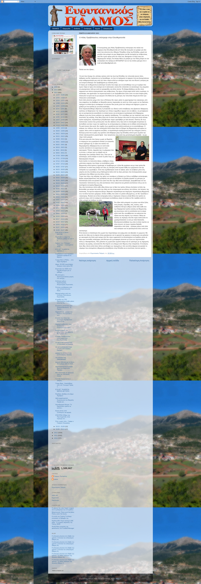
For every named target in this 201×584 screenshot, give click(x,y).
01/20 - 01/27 (60, 230)
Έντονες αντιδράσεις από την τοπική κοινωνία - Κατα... (63, 288)
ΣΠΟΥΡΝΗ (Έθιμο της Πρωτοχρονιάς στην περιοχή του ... (62, 416)
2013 (56, 92)
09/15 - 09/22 (60, 136)
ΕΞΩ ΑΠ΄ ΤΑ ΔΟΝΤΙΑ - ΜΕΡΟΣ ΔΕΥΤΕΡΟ (62, 390)
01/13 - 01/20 (60, 426)
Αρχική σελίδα (112, 260)
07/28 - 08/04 (60, 155)
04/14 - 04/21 (60, 197)
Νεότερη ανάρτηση (87, 260)
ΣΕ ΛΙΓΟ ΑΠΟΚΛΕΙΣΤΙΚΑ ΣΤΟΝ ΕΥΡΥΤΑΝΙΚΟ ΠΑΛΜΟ (63, 348)
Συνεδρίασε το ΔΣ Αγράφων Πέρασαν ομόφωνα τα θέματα (64, 255)
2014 (56, 90)
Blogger (118, 578)
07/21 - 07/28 (60, 158)
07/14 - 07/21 (60, 161)
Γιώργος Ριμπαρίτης (60, 476)
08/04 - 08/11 (60, 153)
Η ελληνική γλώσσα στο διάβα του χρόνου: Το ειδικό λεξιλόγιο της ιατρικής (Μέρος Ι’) (63, 561)
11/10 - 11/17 (60, 114)
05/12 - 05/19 (60, 186)
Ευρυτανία (55, 498)
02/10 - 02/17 (60, 222)
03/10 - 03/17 (60, 211)
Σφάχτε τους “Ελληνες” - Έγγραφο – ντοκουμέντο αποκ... (64, 244)
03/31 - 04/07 (60, 202)
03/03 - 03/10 (60, 213)
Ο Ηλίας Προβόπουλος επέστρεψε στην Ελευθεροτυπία (62, 338)
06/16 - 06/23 (60, 172)
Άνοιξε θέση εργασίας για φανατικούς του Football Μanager (63, 527)
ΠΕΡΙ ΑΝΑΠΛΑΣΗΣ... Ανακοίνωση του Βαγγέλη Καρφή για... (64, 400)
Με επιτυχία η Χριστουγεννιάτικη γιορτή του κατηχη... (64, 276)
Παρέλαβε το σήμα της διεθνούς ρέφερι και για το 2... (64, 238)
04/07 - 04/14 (60, 200)
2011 (56, 435)
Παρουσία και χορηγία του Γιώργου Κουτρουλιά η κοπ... (63, 313)
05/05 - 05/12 (60, 189)
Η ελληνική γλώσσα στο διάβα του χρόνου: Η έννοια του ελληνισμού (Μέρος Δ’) (63, 537)
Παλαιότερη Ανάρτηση (139, 260)
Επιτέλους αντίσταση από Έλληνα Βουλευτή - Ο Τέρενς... (63, 307)
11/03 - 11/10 (60, 117)
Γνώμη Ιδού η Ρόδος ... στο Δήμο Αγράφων (64, 260)
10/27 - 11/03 (60, 120)
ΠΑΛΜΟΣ (55, 28)
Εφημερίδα (66, 28)
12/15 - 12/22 (60, 100)
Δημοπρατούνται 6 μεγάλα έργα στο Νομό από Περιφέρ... (64, 368)
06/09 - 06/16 (60, 175)
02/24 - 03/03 (60, 216)
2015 (56, 87)
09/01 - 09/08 (60, 142)
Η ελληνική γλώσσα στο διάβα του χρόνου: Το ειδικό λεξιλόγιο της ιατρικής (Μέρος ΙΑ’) (63, 555)
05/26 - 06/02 (60, 180)
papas (56, 479)
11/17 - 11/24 (60, 111)
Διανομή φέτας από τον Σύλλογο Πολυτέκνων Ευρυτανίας (63, 295)
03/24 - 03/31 (60, 205)
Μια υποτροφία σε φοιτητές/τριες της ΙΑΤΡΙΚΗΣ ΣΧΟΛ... (64, 374)
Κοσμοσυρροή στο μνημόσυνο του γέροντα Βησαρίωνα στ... (64, 332)
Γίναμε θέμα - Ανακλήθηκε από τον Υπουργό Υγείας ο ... (64, 385)
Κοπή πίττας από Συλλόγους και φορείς (63, 411)
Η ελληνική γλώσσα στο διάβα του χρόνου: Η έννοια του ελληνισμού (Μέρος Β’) (63, 543)
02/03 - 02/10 (60, 224)
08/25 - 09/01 (60, 144)
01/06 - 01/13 (60, 429)
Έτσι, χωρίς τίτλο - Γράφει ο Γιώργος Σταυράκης (64, 422)
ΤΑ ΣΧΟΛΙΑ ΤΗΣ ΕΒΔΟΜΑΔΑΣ (60, 358)
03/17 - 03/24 (60, 208)
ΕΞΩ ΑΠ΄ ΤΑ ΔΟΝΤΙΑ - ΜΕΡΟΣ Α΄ (62, 250)
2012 (56, 432)
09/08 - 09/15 (60, 139)
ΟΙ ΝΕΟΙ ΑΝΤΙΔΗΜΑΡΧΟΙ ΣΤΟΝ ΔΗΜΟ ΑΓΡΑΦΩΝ (64, 343)
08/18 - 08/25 (60, 147)
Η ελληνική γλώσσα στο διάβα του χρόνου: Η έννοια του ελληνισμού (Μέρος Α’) (63, 549)
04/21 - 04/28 (60, 194)
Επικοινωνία (108, 28)
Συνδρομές (87, 28)
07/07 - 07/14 (60, 164)
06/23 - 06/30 (60, 169)
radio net (55, 495)
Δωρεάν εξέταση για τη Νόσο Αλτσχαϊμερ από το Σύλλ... (64, 363)
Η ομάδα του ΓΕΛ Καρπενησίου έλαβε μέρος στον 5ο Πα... (64, 301)
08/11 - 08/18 (60, 150)
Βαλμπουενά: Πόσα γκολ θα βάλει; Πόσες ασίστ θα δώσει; (63, 513)
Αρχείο (97, 28)
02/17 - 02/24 (60, 219)
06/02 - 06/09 (60, 178)
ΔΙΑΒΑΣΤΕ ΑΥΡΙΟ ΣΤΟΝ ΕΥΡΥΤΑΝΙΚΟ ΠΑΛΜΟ (63, 354)
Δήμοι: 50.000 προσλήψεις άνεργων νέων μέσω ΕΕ (64, 265)
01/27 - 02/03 (60, 227)
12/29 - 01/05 (60, 95)
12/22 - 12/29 (60, 98)
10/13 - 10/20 (60, 125)
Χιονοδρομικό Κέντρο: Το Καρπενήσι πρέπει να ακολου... (63, 406)
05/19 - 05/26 (60, 183)
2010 (56, 438)
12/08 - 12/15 (60, 103)
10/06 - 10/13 (60, 128)
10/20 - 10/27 (60, 122)
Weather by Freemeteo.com (57, 570)
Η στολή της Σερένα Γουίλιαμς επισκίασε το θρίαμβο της (62, 517)
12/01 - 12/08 (60, 106)
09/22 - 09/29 (60, 133)
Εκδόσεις (77, 28)
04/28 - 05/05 (60, 191)
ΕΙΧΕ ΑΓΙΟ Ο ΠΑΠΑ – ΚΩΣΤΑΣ (62, 233)
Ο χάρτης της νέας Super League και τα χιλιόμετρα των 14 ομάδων (63, 509)
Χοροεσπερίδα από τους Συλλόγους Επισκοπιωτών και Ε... (63, 325)
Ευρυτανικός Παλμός (59, 487)
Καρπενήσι (55, 500)
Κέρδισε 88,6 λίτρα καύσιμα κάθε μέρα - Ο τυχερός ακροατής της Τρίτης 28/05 (62, 522)
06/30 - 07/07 (60, 167)
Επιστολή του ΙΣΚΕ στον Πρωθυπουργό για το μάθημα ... (63, 270)
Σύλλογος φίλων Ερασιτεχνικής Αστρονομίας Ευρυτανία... (64, 282)
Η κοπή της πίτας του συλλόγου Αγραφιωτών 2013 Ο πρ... (63, 319)
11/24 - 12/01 (60, 109)
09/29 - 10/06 (60, 131)
